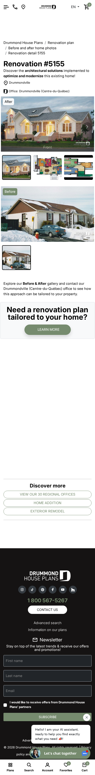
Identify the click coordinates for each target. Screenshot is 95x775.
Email (10, 691)
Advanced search (48, 623)
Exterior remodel (47, 511)
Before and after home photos (32, 48)
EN (74, 7)
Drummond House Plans (23, 42)
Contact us (47, 610)
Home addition (47, 503)
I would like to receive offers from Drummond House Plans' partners (47, 704)
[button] (87, 127)
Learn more (48, 329)
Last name (14, 676)
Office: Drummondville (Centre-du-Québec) (39, 91)
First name (14, 661)
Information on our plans (47, 630)
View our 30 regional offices (47, 494)
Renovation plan (61, 42)
